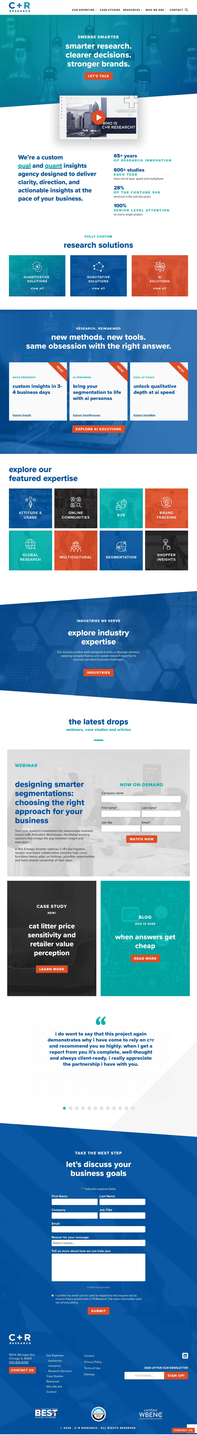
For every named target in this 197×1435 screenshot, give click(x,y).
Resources (52, 1381)
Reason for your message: (71, 1237)
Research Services (60, 1371)
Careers (89, 1356)
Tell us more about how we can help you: (82, 1251)
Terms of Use (92, 1368)
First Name (61, 1196)
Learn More (51, 969)
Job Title (107, 1209)
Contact (176, 10)
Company (59, 1209)
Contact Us (22, 1370)
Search (186, 10)
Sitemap (89, 1374)
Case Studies (110, 10)
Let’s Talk (98, 76)
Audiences (55, 1360)
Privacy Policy (93, 1362)
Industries (98, 672)
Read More (145, 958)
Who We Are (54, 1386)
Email (57, 1223)
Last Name (108, 1196)
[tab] (64, 1108)
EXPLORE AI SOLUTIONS (98, 429)
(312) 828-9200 (18, 1362)
